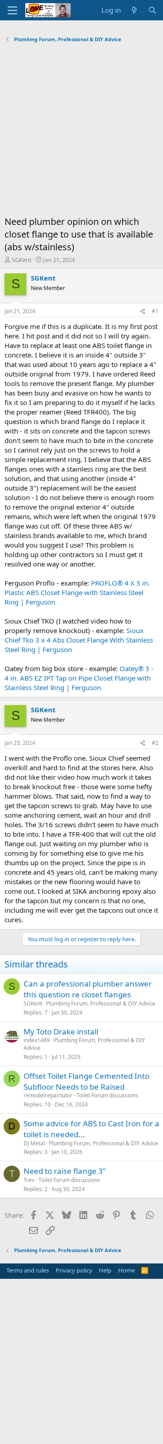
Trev (29, 1180)
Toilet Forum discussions (107, 1095)
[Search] (152, 10)
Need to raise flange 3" (65, 1171)
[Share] (143, 311)
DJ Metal (34, 1143)
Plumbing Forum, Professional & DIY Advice (100, 1003)
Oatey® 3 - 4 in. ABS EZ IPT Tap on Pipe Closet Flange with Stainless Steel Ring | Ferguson (79, 678)
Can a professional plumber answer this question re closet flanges (88, 989)
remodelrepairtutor (48, 1095)
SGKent (22, 260)
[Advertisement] (81, 131)
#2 (155, 743)
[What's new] (134, 10)
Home (126, 1270)
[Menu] (12, 10)
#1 (155, 311)
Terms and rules (27, 1270)
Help (105, 1270)
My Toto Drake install (61, 1031)
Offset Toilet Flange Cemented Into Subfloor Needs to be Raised (86, 1081)
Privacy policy (74, 1270)
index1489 (37, 1040)
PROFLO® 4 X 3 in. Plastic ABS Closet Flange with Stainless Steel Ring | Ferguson (77, 592)
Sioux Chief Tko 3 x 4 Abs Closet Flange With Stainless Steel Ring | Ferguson (79, 640)
